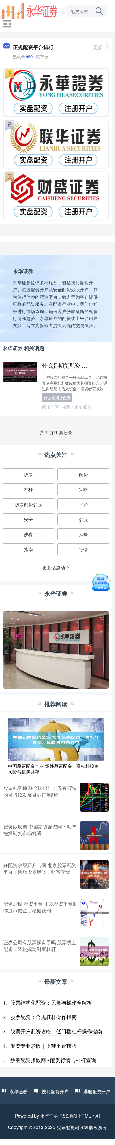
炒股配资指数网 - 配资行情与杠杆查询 (53, 1060)
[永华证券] (29, 10)
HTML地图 (89, 1115)
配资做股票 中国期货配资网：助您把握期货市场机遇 (39, 829)
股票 (28, 474)
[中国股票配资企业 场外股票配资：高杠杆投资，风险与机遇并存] (56, 739)
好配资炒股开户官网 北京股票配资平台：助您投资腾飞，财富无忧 (39, 868)
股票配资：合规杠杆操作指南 (43, 1017)
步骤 (28, 534)
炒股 (83, 519)
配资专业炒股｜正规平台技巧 (43, 1045)
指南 (28, 549)
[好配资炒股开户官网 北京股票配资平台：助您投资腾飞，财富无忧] (94, 874)
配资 (83, 474)
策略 (83, 489)
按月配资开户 (55, 1091)
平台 (83, 504)
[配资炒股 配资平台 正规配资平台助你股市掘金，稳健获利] (94, 913)
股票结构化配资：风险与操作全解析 (51, 1002)
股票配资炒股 (28, 504)
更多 (98, 47)
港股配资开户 (96, 1091)
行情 (83, 549)
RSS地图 (68, 1115)
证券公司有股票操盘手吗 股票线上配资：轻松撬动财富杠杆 (39, 945)
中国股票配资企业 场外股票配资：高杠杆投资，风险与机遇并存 (55, 769)
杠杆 (28, 489)
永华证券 (18, 1091)
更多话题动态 (55, 567)
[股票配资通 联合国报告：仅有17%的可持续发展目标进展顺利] (94, 797)
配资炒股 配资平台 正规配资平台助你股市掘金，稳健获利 (40, 907)
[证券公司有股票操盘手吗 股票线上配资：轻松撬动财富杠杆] (94, 951)
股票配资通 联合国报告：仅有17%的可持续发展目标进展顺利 (39, 791)
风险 (83, 534)
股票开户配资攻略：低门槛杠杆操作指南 (56, 1031)
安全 (28, 519)
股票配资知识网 (72, 1127)
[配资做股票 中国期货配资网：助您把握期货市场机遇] (94, 835)
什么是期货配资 (57, 397)
